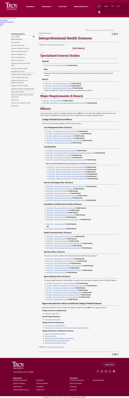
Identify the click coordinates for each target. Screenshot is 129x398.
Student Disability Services (21, 389)
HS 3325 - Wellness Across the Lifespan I (60, 136)
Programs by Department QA (20, 103)
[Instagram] (105, 371)
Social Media (40, 386)
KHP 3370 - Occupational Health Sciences (58, 88)
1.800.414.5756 (109, 364)
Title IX (2, 24)
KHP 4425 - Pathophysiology (56, 229)
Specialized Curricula (18, 71)
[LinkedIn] (109, 371)
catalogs (46, 397)
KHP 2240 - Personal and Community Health (61, 151)
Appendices (15, 100)
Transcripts (73, 389)
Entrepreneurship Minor (53, 319)
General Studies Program (19, 68)
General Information (17, 45)
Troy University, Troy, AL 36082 (23, 372)
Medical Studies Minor (52, 314)
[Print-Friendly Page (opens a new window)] (115, 34)
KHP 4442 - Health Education (56, 239)
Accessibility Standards (7, 22)
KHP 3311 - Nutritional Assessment (58, 263)
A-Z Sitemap (73, 386)
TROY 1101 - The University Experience (57, 83)
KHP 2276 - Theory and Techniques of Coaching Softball (66, 167)
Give (118, 6)
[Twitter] (101, 371)
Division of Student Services (20, 48)
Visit (112, 6)
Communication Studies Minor (55, 325)
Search (11, 6)
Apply (106, 6)
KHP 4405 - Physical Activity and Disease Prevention (63, 248)
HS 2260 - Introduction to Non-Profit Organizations (63, 134)
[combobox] (102, 30)
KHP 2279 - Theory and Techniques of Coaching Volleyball (67, 174)
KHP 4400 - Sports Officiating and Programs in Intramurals (66, 160)
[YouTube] (113, 371)
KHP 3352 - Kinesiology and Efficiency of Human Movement (66, 186)
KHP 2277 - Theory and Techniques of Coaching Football (66, 169)
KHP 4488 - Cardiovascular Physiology (59, 198)
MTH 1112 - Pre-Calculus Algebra (55, 65)
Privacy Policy (4, 20)
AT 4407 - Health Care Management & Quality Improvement (66, 286)
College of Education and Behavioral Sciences (19, 82)
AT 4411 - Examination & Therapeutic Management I (64, 292)
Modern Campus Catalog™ (78, 397)
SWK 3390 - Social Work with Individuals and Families (64, 140)
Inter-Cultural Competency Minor (56, 343)
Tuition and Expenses (18, 57)
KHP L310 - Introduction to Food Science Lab (61, 261)
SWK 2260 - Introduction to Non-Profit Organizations (64, 243)
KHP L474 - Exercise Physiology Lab (58, 193)
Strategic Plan (40, 389)
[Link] (97, 371)
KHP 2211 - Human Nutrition (52, 101)
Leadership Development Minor (55, 334)
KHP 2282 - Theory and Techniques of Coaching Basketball (67, 179)
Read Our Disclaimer (76, 383)
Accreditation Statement (77, 380)
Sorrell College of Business (19, 77)
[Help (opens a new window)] (117, 34)
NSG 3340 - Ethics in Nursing (56, 217)
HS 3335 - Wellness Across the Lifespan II (60, 138)
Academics (30, 6)
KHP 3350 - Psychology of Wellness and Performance (64, 270)
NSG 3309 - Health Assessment (57, 213)
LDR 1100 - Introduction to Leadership (57, 86)
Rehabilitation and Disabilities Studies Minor (59, 338)
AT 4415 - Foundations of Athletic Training (60, 288)
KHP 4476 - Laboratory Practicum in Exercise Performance (66, 200)
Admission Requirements (19, 51)
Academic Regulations (18, 54)
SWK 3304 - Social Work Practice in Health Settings (63, 219)
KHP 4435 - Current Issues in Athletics (59, 157)
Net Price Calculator (42, 383)
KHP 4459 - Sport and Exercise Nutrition (60, 189)
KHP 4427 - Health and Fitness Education (60, 236)
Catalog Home (15, 42)
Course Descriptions (17, 92)
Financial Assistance (17, 60)
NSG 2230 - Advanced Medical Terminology (61, 208)
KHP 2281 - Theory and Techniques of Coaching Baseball (66, 176)
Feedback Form (17, 386)
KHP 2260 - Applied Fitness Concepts (59, 155)
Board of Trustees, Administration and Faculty (22, 96)
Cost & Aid (62, 6)
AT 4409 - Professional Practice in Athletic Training (63, 295)
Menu (99, 12)
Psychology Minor (51, 336)
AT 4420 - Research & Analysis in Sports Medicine (63, 297)
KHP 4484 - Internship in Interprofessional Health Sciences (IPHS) (64, 103)
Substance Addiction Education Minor (57, 341)
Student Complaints (19, 383)
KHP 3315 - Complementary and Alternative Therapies (64, 266)
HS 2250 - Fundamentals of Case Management (62, 131)
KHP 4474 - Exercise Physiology (57, 191)
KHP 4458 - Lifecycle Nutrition (56, 272)
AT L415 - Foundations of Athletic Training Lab (62, 290)
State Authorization (98, 380)
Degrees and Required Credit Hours (20, 64)
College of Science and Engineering (22, 89)
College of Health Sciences (19, 86)
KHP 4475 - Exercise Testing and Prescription (61, 196)
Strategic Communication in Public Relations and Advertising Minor (67, 328)
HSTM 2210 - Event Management (57, 241)
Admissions (46, 6)
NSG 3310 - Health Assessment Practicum (60, 215)
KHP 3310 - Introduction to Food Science (60, 259)
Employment (40, 380)
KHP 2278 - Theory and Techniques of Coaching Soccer (66, 172)
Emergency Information (20, 380)
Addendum (14, 106)
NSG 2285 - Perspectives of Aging (57, 210)
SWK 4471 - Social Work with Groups (58, 143)
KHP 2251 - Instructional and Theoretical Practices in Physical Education (70, 153)
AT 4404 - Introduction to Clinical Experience (61, 283)
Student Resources (81, 6)
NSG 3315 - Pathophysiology (56, 224)
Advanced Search (16, 39)
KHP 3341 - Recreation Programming (59, 246)
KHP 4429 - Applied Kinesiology (57, 299)
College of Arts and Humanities (21, 74)
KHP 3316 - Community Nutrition (57, 268)
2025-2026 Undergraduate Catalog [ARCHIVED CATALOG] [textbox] (100, 30)
